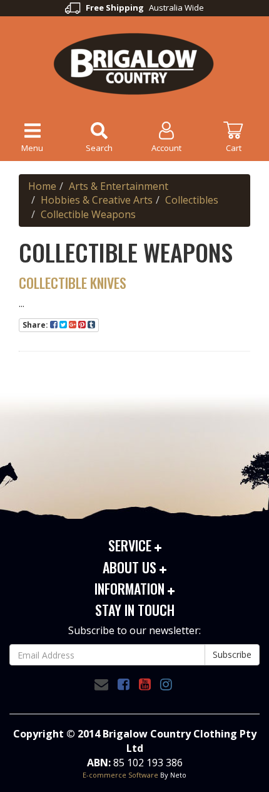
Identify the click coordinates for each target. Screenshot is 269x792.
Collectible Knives (72, 283)
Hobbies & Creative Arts (97, 200)
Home (42, 186)
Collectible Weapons (88, 214)
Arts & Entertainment (118, 186)
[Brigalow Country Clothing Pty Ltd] (134, 63)
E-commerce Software (120, 774)
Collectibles (191, 200)
